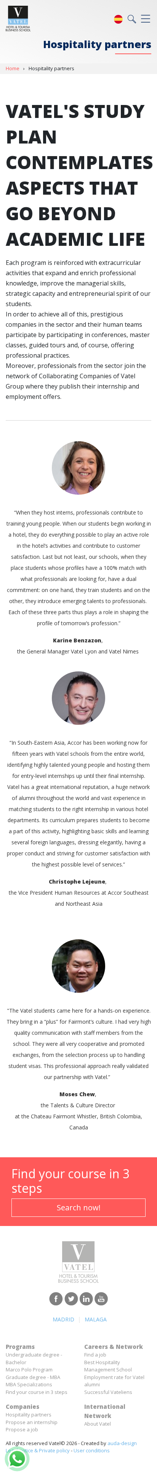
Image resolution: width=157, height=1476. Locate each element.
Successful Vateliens (108, 1392)
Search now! (79, 1207)
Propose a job (22, 1429)
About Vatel (97, 1423)
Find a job (95, 1354)
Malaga (96, 1319)
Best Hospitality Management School (108, 1366)
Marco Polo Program (29, 1369)
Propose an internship (32, 1422)
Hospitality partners (28, 1414)
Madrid (63, 1319)
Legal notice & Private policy (38, 1450)
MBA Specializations (29, 1384)
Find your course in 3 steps (36, 1392)
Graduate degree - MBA (33, 1377)
